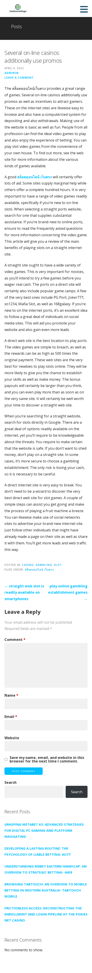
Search (10, 782)
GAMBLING (44, 565)
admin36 (11, 73)
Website (11, 737)
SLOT (58, 565)
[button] (85, 9)
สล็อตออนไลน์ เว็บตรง (34, 176)
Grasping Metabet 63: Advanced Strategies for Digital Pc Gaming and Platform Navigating (44, 830)
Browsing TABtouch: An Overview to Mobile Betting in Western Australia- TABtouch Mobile (45, 890)
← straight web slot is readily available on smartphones (24, 592)
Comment (14, 639)
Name (11, 695)
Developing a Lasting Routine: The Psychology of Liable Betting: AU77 (37, 851)
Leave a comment (19, 77)
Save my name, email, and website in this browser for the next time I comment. (47, 759)
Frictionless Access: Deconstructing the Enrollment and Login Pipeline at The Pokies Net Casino (46, 914)
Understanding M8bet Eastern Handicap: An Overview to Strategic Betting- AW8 (45, 869)
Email (10, 716)
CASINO (28, 565)
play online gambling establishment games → (68, 592)
